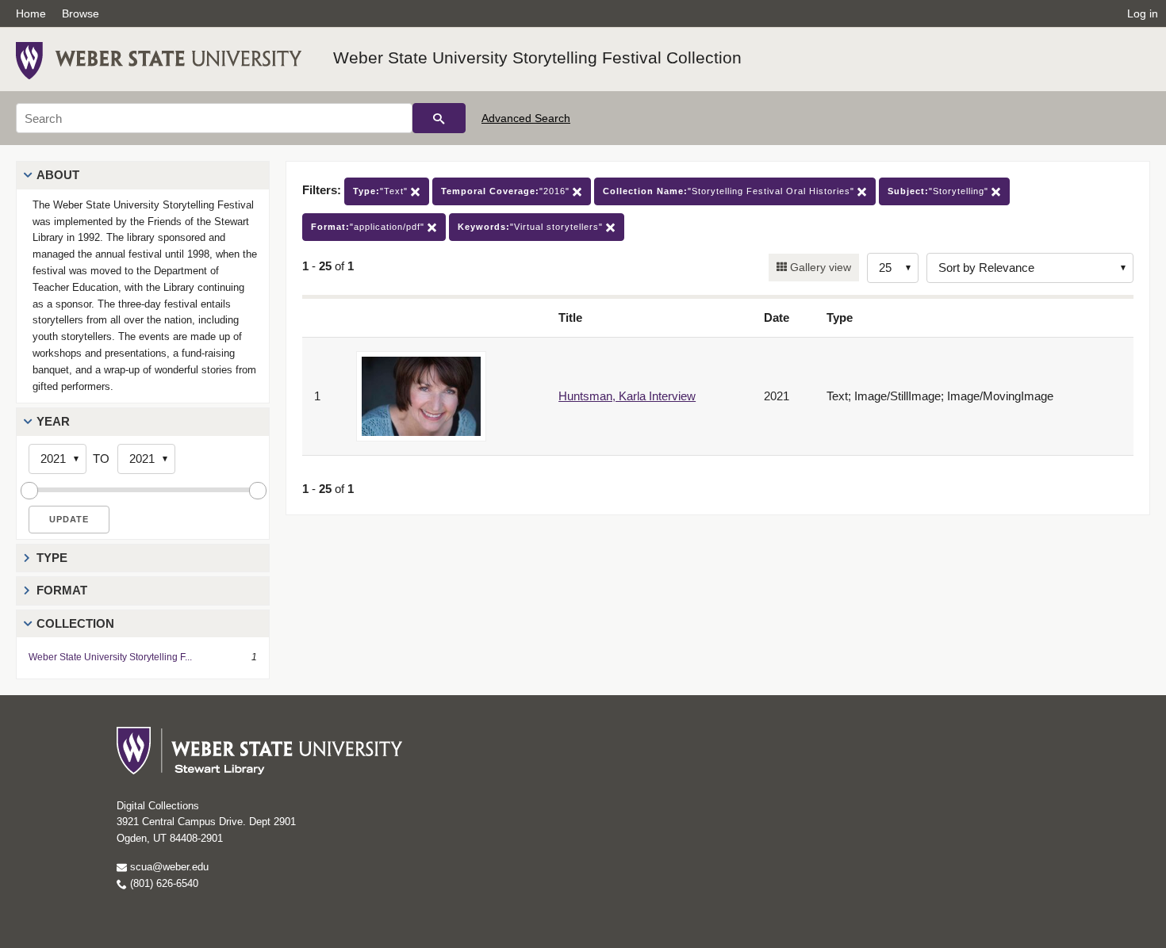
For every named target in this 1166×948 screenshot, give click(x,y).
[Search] (439, 118)
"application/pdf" (369, 226)
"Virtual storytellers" (532, 226)
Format (61, 590)
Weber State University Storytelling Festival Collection (537, 57)
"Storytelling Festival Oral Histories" (730, 191)
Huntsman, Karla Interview (627, 396)
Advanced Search (525, 118)
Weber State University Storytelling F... (110, 657)
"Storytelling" (939, 191)
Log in (1142, 13)
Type (51, 557)
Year (53, 421)
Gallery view (819, 267)
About (57, 175)
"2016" (507, 191)
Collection (75, 623)
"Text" (382, 191)
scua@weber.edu (168, 867)
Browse (80, 13)
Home (31, 13)
